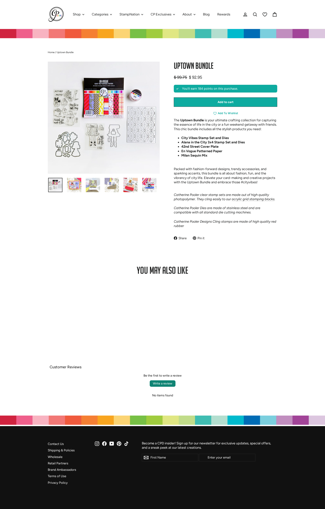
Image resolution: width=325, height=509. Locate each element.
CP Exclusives (161, 14)
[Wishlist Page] (265, 14)
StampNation (129, 14)
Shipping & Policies (61, 450)
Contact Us (56, 444)
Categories (100, 14)
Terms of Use (57, 476)
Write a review (162, 383)
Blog (206, 14)
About (187, 14)
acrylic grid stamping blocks (253, 199)
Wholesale (55, 457)
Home (51, 52)
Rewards (223, 14)
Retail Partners (58, 463)
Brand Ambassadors (62, 470)
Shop (77, 14)
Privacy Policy (58, 483)
